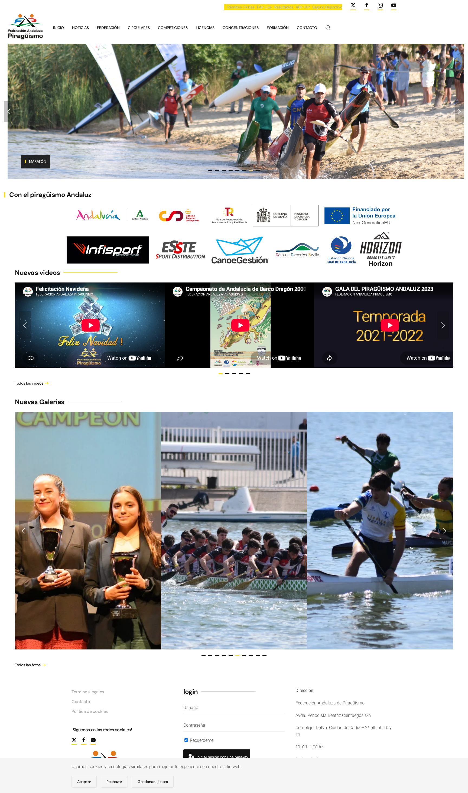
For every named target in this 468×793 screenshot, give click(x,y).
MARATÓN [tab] (251, 170)
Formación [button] (278, 27)
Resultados (283, 7)
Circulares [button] (139, 27)
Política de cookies (90, 711)
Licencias (205, 27)
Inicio (58, 27)
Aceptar (84, 781)
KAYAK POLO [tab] (244, 170)
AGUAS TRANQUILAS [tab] (231, 170)
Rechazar (114, 781)
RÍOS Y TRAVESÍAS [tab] (224, 170)
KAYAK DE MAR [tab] (258, 170)
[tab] (221, 373)
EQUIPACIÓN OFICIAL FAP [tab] (210, 170)
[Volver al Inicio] (24, 27)
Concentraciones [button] (241, 27)
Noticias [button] (80, 27)
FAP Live (264, 7)
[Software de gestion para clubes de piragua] (240, 249)
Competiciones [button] (173, 27)
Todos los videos (29, 383)
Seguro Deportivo (327, 7)
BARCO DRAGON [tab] (217, 170)
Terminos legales (88, 692)
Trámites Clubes (241, 7)
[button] (328, 27)
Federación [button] (108, 27)
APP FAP (303, 7)
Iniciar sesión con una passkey (222, 757)
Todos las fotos (28, 664)
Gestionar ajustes (153, 781)
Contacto (307, 27)
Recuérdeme (201, 740)
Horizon (381, 263)
